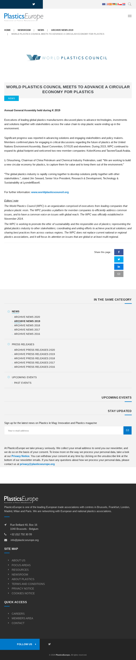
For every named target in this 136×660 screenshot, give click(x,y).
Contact (18, 623)
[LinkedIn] (118, 267)
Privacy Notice (20, 456)
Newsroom (24, 30)
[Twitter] (118, 259)
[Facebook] (118, 252)
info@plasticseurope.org (25, 539)
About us (18, 560)
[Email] (118, 274)
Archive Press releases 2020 (34, 349)
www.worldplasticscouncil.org (50, 192)
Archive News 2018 (27, 325)
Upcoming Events (24, 377)
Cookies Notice (23, 593)
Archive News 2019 (62, 30)
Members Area (22, 618)
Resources (20, 569)
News (41, 30)
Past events (22, 382)
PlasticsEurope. (63, 655)
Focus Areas (21, 565)
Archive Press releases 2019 (34, 354)
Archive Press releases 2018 (34, 358)
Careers (18, 613)
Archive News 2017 (27, 329)
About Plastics (23, 579)
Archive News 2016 (27, 333)
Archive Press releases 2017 (34, 362)
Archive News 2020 (27, 316)
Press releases (23, 344)
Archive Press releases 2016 (34, 366)
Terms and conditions (28, 583)
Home (7, 30)
